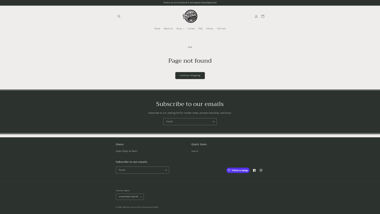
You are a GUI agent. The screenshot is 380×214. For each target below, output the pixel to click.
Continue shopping (190, 75)
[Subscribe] (213, 121)
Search (194, 151)
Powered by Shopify (150, 207)
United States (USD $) (128, 197)
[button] (119, 16)
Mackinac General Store (132, 207)
